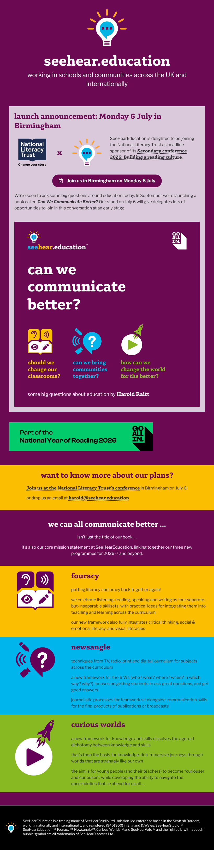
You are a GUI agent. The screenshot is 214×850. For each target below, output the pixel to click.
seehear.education (107, 61)
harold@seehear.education (99, 498)
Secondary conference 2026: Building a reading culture (148, 154)
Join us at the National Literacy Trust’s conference (83, 488)
